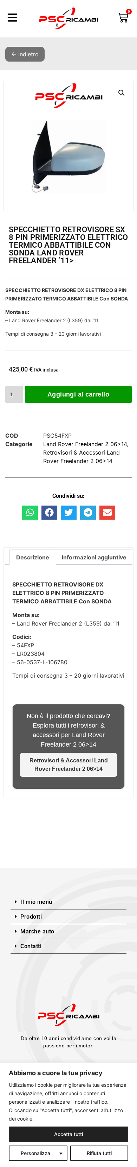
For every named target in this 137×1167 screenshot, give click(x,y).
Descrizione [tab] (32, 557)
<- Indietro (25, 54)
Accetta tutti (68, 1134)
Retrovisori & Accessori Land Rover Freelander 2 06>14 (69, 764)
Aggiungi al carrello (78, 394)
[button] (121, 93)
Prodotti (31, 916)
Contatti (30, 946)
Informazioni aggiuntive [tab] (94, 557)
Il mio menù (36, 902)
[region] (68, 1115)
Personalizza (35, 1153)
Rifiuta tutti (99, 1153)
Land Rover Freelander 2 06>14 (85, 444)
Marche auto (37, 931)
